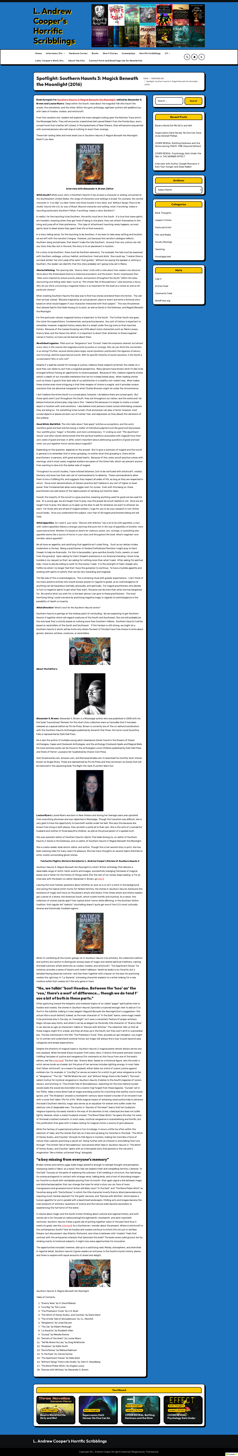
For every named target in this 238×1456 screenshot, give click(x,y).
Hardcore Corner (78, 53)
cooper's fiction (163, 220)
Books (95, 53)
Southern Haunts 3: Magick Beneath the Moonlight (86, 99)
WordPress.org (162, 300)
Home (38, 53)
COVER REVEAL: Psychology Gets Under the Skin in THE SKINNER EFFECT (181, 1419)
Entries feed (161, 286)
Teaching (160, 249)
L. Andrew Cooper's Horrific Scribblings (54, 26)
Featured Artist (163, 227)
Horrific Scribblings (150, 53)
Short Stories (110, 53)
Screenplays (128, 53)
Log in (158, 279)
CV (167, 53)
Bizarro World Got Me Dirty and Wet (173, 125)
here (100, 879)
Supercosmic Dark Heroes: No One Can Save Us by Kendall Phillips (98, 1417)
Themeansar (151, 1452)
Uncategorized (163, 256)
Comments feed (163, 293)
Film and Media (163, 234)
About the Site (76, 60)
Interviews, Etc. (55, 53)
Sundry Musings (163, 242)
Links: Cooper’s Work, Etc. (49, 60)
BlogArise (137, 1452)
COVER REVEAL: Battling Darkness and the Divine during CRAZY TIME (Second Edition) (140, 1419)
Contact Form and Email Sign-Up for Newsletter (116, 60)
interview (58, 1060)
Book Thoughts (163, 213)
